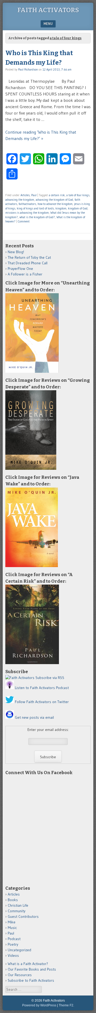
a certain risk (57, 195)
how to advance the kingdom (55, 204)
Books (13, 899)
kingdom (60, 208)
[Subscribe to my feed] (19, 677)
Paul (34, 195)
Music (12, 927)
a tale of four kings (77, 195)
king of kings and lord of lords (35, 208)
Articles (25, 195)
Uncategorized (19, 950)
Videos (13, 955)
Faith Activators (48, 10)
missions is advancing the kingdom (27, 212)
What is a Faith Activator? (28, 963)
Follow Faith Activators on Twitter (42, 701)
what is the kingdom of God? (37, 217)
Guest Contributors (23, 916)
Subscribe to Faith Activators (31, 980)
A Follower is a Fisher (25, 274)
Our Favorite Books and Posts (32, 969)
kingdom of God (77, 208)
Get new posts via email (34, 717)
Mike (11, 922)
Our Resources (20, 974)
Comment (24, 221)
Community (16, 911)
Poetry (13, 944)
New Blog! (16, 251)
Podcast (14, 938)
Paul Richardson (28, 69)
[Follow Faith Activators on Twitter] (9, 701)
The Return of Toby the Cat (29, 257)
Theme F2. (66, 1005)
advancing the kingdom (19, 199)
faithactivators (27, 204)
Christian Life (18, 905)
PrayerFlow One (20, 268)
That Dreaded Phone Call (27, 263)
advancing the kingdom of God (54, 199)
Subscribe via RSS (49, 677)
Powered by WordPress (39, 1005)
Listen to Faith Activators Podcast (42, 687)
